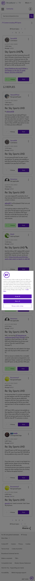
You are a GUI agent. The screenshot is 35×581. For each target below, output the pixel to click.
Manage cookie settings (17, 306)
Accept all (17, 296)
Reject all (17, 301)
